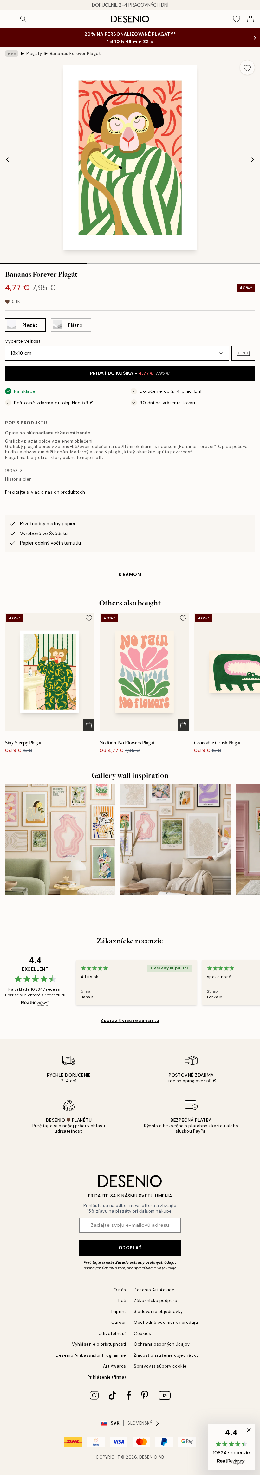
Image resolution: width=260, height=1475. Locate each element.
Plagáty (34, 53)
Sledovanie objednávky (158, 1311)
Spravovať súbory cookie (160, 1366)
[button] (243, 353)
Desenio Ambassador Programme (91, 1355)
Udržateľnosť (112, 1333)
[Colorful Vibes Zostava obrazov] (60, 839)
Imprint (118, 1311)
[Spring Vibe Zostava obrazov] (175, 839)
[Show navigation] (9, 19)
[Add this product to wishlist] (247, 67)
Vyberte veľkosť (22, 341)
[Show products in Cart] (250, 19)
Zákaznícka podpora (155, 1300)
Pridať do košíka (130, 373)
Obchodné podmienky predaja (166, 1322)
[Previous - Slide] (8, 159)
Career (118, 1322)
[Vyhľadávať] (23, 19)
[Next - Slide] (252, 159)
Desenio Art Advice (154, 1289)
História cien (18, 479)
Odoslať (130, 1248)
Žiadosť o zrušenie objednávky (166, 1355)
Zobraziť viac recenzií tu (130, 1020)
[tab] (43, 261)
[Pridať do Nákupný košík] (88, 725)
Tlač (122, 1300)
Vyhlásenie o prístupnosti (99, 1344)
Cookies (142, 1333)
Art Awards (114, 1366)
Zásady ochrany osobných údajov (146, 1262)
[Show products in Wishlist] (237, 19)
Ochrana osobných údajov (162, 1344)
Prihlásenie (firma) (107, 1377)
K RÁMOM (130, 574)
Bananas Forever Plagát (75, 53)
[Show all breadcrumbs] (11, 53)
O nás (120, 1289)
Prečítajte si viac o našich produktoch (45, 492)
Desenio (148, 1457)
